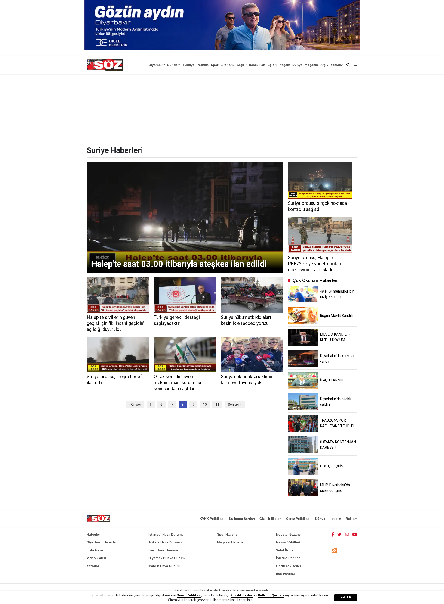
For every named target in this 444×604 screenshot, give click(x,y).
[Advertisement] (222, 108)
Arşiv (324, 65)
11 (217, 404)
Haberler (93, 534)
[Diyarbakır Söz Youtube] (354, 534)
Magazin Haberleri (231, 542)
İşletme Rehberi (288, 558)
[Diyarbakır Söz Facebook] (333, 534)
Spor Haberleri (228, 534)
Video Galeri (96, 558)
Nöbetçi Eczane (288, 534)
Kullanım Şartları (242, 518)
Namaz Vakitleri (288, 542)
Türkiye (188, 65)
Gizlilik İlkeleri (270, 518)
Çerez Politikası (298, 518)
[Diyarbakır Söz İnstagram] (347, 534)
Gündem (173, 65)
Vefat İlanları (286, 550)
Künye (320, 518)
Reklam (351, 518)
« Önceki (135, 404)
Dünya (297, 65)
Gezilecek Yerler (288, 566)
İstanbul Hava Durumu (166, 534)
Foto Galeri (95, 550)
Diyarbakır (157, 65)
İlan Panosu (285, 574)
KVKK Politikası (212, 518)
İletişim (335, 518)
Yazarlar (337, 65)
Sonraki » (234, 404)
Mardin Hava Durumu (165, 566)
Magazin (311, 65)
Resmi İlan (257, 65)
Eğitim (273, 65)
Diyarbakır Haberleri (102, 542)
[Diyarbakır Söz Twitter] (339, 534)
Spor (214, 65)
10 (205, 404)
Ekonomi (227, 65)
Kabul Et (346, 597)
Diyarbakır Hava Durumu (167, 558)
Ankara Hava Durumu (165, 542)
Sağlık (242, 65)
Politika (203, 65)
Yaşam (285, 65)
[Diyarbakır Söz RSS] (334, 550)
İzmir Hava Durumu (163, 550)
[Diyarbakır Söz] (105, 65)
